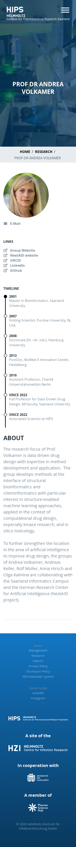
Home (25, 151)
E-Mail (14, 223)
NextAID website (23, 255)
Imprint (38, 661)
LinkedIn (17, 265)
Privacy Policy (38, 666)
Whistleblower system (38, 677)
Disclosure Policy (38, 671)
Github (15, 270)
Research (43, 151)
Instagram (38, 698)
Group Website (22, 250)
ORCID (15, 260)
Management (38, 650)
